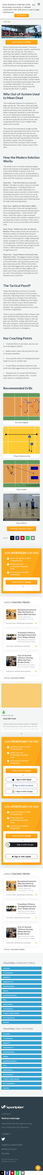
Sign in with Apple (23, 779)
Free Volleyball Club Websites (15, 1127)
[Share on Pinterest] (22, 538)
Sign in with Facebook (24, 785)
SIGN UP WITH (21, 582)
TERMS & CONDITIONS (11, 1145)
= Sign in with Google (24, 791)
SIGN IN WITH (21, 771)
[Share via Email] (33, 538)
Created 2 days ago (7, 715)
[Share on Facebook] (17, 538)
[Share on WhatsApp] (28, 538)
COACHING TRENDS (17, 678)
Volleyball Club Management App (16, 1123)
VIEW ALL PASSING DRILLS (21, 529)
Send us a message (10, 1118)
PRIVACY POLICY (9, 1149)
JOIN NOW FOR (21, 42)
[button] (21, 856)
